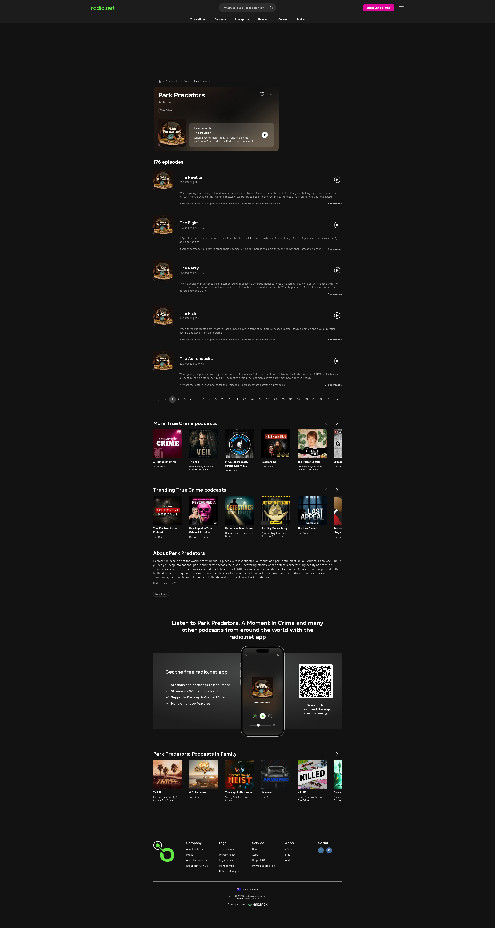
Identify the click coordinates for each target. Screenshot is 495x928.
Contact (256, 849)
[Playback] (265, 135)
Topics (301, 19)
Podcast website (163, 583)
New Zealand (250, 889)
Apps (255, 855)
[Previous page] (165, 400)
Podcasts (220, 19)
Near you (263, 19)
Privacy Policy (227, 855)
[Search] (271, 7)
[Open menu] (401, 7)
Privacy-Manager (229, 871)
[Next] (337, 421)
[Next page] (337, 400)
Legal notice (226, 860)
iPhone (289, 849)
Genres (282, 19)
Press (189, 855)
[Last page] (247, 406)
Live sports (242, 19)
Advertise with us (196, 860)
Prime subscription (263, 866)
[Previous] (326, 421)
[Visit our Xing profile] (329, 850)
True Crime (166, 110)
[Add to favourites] (262, 94)
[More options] (272, 94)
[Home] (159, 81)
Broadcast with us (197, 866)
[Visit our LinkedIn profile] (321, 850)
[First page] (158, 400)
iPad (287, 855)
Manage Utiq (226, 866)
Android (289, 860)
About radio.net (195, 849)
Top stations (197, 19)
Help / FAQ (258, 860)
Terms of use (227, 849)
